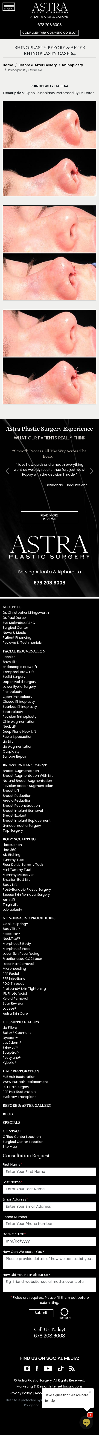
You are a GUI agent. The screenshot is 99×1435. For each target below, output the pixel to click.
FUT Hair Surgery (16, 1087)
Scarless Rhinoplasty (20, 707)
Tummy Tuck (13, 860)
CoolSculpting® (15, 924)
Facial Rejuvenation (24, 651)
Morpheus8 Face (16, 949)
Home (8, 65)
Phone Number (16, 1217)
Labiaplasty (12, 910)
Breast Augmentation (21, 771)
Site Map (10, 1147)
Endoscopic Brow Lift (20, 667)
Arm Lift (9, 900)
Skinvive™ (10, 1048)
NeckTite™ (11, 939)
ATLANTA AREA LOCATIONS (49, 16)
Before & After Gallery (38, 65)
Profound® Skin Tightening (24, 989)
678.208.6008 (50, 25)
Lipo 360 (9, 850)
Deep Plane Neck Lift (19, 732)
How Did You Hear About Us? (26, 1275)
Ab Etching (11, 855)
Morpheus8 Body (17, 944)
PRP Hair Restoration (19, 1092)
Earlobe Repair (14, 757)
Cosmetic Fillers (21, 1021)
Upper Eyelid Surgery (19, 682)
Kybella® (9, 1063)
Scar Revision (13, 1003)
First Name (12, 1165)
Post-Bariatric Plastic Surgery (27, 890)
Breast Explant (14, 816)
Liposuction (12, 845)
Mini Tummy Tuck (17, 870)
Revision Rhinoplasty (19, 717)
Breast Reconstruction (21, 806)
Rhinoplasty (72, 65)
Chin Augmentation (19, 722)
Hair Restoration (21, 1070)
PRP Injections (14, 979)
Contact (12, 1130)
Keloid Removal (15, 999)
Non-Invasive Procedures (29, 917)
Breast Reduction (17, 796)
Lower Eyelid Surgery (19, 687)
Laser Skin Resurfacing (21, 954)
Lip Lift (8, 742)
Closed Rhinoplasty (19, 702)
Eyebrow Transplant (19, 1097)
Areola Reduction (17, 801)
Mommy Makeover (18, 875)
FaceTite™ (11, 934)
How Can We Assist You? (24, 1252)
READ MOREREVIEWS (49, 517)
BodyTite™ (11, 929)
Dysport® (10, 1038)
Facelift (9, 657)
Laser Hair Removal (18, 964)
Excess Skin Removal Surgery (26, 895)
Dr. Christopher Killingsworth (26, 613)
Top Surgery (13, 831)
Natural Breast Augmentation (27, 781)
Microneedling (14, 969)
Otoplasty (11, 751)
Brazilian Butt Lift (16, 880)
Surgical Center (15, 628)
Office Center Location (22, 1137)
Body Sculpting (19, 839)
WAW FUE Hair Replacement (25, 1082)
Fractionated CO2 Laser (22, 959)
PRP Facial (11, 974)
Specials (11, 1122)
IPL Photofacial (15, 994)
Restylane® (12, 1058)
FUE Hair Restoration (19, 1077)
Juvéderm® (12, 1043)
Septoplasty (13, 712)
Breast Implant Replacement (27, 821)
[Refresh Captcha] (64, 1313)
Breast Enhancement (25, 765)
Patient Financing (17, 638)
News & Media (14, 633)
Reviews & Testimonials (22, 643)
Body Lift (10, 885)
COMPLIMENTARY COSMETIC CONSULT (49, 32)
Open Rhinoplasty (17, 697)
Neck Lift (10, 727)
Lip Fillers (10, 1028)
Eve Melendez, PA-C (19, 623)
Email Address (15, 1199)
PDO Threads (13, 984)
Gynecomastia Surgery (22, 826)
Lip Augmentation (17, 747)
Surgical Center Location (23, 1142)
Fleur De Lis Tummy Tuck (23, 865)
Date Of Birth (14, 1234)
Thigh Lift (10, 905)
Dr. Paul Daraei (14, 618)
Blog (8, 1113)
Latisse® (9, 1009)
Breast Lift (11, 791)
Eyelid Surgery (14, 677)
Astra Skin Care (15, 1014)
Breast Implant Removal (23, 811)
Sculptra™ (11, 1053)
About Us (12, 606)
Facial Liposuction (17, 737)
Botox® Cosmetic (17, 1033)
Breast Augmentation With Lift (28, 776)
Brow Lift (10, 662)
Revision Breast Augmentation (28, 786)
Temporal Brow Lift (18, 672)
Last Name (12, 1182)
